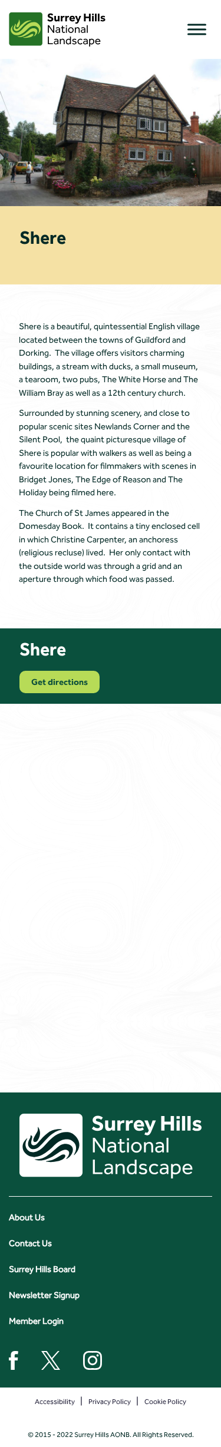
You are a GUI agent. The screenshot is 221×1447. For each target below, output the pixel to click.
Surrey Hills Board (42, 1269)
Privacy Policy (109, 1402)
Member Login (36, 1321)
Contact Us (30, 1243)
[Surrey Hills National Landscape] (57, 29)
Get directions (59, 682)
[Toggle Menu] (196, 29)
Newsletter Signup (44, 1295)
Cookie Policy (165, 1402)
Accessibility (55, 1402)
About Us (27, 1217)
